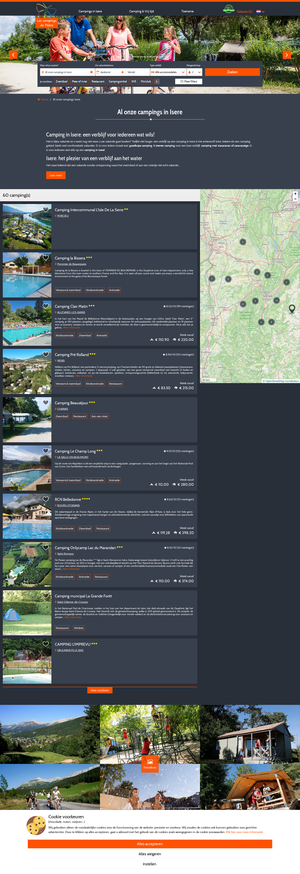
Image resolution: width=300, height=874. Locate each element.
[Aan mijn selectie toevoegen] (46, 209)
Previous (13, 55)
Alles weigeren (150, 854)
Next (287, 55)
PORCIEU (63, 215)
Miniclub (146, 81)
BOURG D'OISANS (68, 505)
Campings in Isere (90, 11)
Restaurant (98, 81)
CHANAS (62, 409)
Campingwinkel (118, 81)
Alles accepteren (150, 844)
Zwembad (61, 81)
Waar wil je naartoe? (49, 65)
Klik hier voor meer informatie (244, 832)
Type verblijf (155, 65)
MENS (61, 360)
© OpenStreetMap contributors (281, 381)
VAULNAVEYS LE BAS (70, 650)
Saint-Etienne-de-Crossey (72, 602)
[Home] (46, 9)
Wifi (133, 81)
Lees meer (56, 175)
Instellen (150, 864)
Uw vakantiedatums (104, 65)
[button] (212, 278)
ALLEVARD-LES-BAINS (71, 312)
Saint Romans (65, 553)
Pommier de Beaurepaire (71, 264)
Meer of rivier (79, 81)
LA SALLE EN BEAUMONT (73, 457)
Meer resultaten (100, 690)
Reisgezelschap (193, 65)
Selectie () (244, 12)
